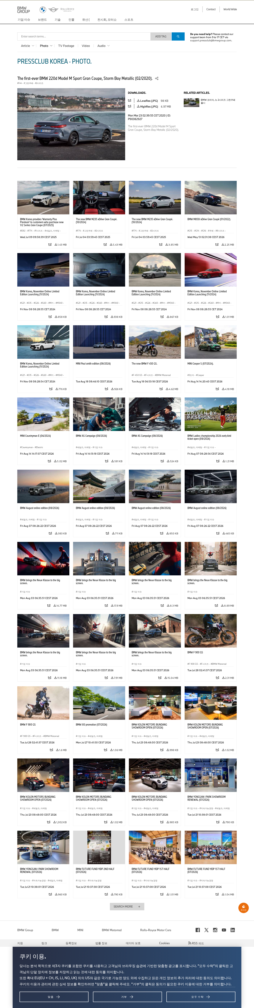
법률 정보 (101, 943)
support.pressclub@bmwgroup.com (210, 40)
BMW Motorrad (112, 930)
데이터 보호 (133, 943)
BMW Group (25, 930)
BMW (55, 930)
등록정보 (71, 943)
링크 (44, 943)
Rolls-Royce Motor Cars (155, 930)
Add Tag (160, 36)
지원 (20, 943)
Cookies (164, 943)
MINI (80, 930)
